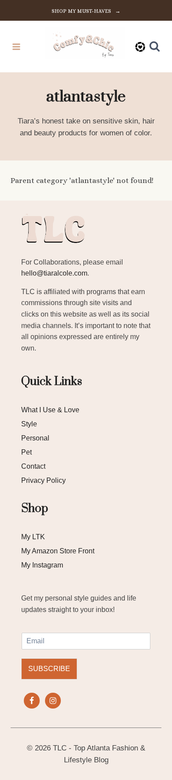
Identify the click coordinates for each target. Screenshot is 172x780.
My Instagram (42, 565)
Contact (33, 466)
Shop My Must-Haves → (86, 11)
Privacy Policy (43, 480)
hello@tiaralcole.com (54, 273)
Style (29, 424)
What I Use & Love (50, 410)
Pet (26, 452)
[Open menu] (16, 46)
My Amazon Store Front (57, 551)
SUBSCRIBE (49, 668)
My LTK (33, 537)
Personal (35, 438)
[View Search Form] (154, 46)
